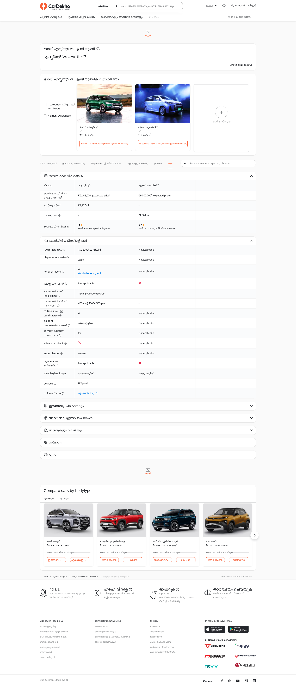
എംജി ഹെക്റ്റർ (53, 541)
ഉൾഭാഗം (158, 163)
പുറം (170, 163)
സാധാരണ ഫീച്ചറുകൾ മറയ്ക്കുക (61, 106)
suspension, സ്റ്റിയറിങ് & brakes (106, 163)
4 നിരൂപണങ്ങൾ (167, 228)
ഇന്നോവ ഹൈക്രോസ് (57, 559)
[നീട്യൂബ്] (237, 681)
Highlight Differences (59, 115)
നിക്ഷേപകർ (46, 652)
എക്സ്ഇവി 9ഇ (80, 559)
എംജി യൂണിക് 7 (148, 127)
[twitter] (229, 681)
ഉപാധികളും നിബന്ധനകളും (53, 637)
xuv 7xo (185, 559)
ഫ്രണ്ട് (132, 559)
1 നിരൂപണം (104, 228)
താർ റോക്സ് (162, 559)
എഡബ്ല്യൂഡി (87, 393)
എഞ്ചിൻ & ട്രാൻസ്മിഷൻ (44, 163)
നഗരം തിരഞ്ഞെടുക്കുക (241, 16)
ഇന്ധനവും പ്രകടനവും (73, 163)
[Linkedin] (254, 681)
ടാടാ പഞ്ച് (211, 541)
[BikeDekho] (215, 645)
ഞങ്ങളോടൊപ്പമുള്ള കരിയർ (54, 631)
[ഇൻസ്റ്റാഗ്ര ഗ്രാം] (246, 681)
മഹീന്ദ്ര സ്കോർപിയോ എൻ (165, 541)
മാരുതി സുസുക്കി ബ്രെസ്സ (112, 541)
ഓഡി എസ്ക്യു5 (88, 127)
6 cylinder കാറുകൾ (89, 273)
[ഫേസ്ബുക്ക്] (222, 681)
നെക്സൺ (109, 559)
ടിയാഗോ (239, 559)
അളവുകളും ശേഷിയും (137, 163)
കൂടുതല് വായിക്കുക (241, 64)
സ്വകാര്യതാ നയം (49, 642)
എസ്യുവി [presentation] (49, 498)
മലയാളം (210, 5)
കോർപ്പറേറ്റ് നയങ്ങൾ (50, 647)
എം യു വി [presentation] (64, 498)
